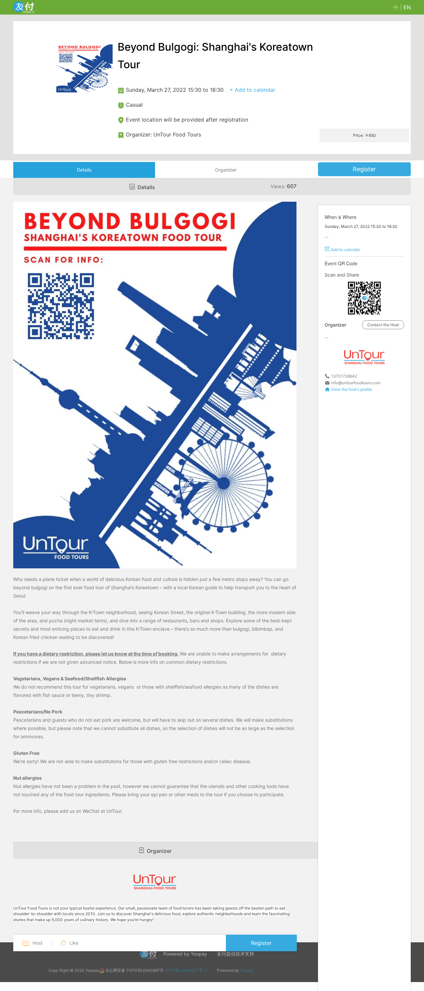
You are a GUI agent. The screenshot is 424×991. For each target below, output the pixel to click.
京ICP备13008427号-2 (186, 970)
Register (364, 169)
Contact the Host (383, 324)
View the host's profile (351, 389)
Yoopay (247, 970)
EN (407, 7)
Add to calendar (345, 249)
